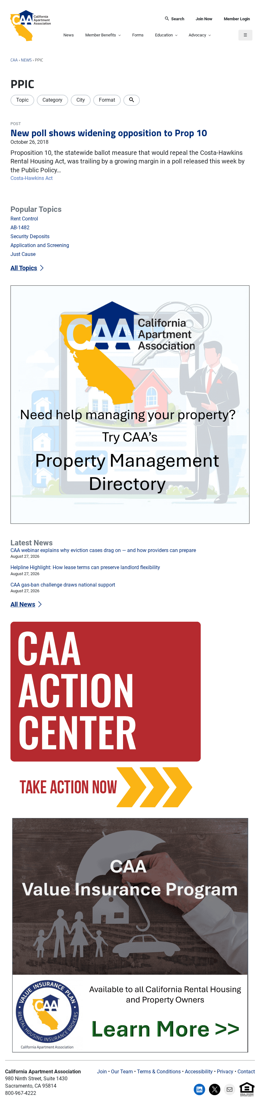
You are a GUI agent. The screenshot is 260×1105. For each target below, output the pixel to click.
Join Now (204, 18)
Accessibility (199, 1072)
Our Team (122, 1072)
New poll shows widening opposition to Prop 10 (108, 132)
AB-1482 (19, 228)
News (68, 35)
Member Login (237, 18)
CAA (14, 60)
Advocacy (197, 35)
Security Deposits (29, 236)
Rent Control (24, 219)
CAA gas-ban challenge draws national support (62, 585)
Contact (246, 1072)
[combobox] (105, 19)
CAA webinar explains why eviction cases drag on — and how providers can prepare (103, 550)
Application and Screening (39, 245)
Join (102, 1072)
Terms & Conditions (159, 1072)
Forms (138, 35)
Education (164, 35)
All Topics (23, 268)
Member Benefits (100, 35)
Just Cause (23, 254)
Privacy (225, 1072)
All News (22, 604)
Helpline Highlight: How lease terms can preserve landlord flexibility (85, 567)
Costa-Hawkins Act (31, 178)
